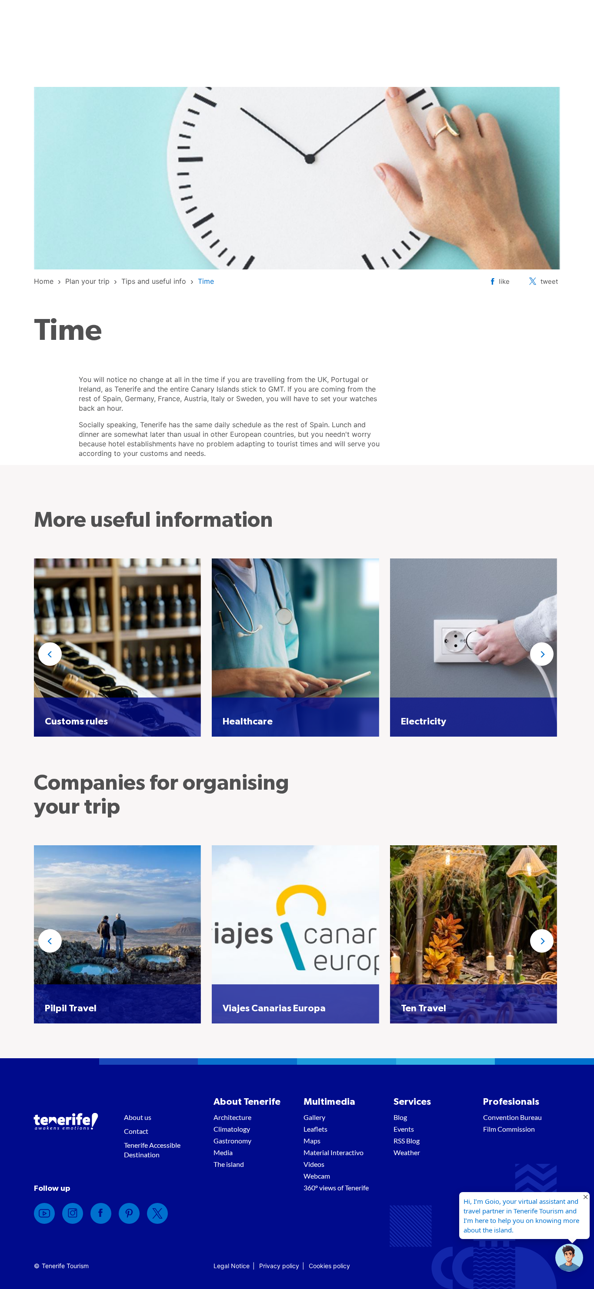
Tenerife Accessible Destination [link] (152, 1150)
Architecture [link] (232, 1117)
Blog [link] (400, 1117)
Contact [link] (136, 1131)
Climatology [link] (232, 1129)
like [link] (504, 281)
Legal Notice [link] (232, 1265)
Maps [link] (312, 1140)
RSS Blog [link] (407, 1140)
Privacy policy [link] (279, 1265)
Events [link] (404, 1129)
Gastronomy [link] (232, 1140)
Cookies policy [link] (329, 1265)
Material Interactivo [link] (334, 1152)
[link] (43, 281)
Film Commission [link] (509, 1129)
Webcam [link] (317, 1176)
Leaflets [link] (315, 1129)
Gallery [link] (314, 1117)
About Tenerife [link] (247, 1101)
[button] (50, 654)
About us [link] (137, 1117)
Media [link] (223, 1152)
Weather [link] (407, 1152)
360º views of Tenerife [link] (336, 1187)
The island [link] (229, 1164)
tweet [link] (549, 281)
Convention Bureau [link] (512, 1117)
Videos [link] (314, 1164)
